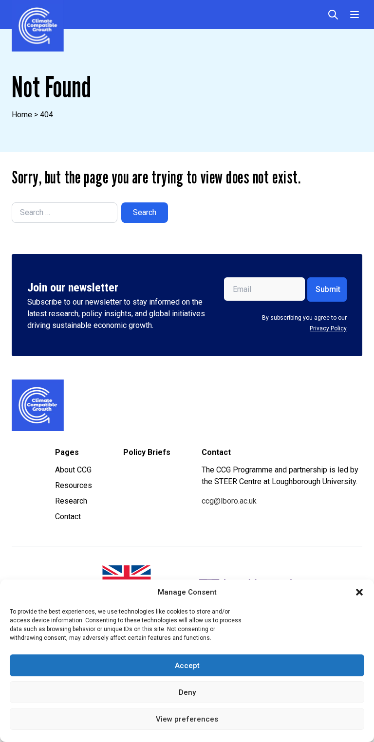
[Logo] (97, 405)
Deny (187, 692)
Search (144, 212)
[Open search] (333, 14)
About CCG (73, 469)
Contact (68, 516)
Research (71, 501)
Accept (187, 665)
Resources (73, 485)
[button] (359, 592)
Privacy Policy (328, 328)
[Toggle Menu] (354, 14)
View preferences (187, 719)
